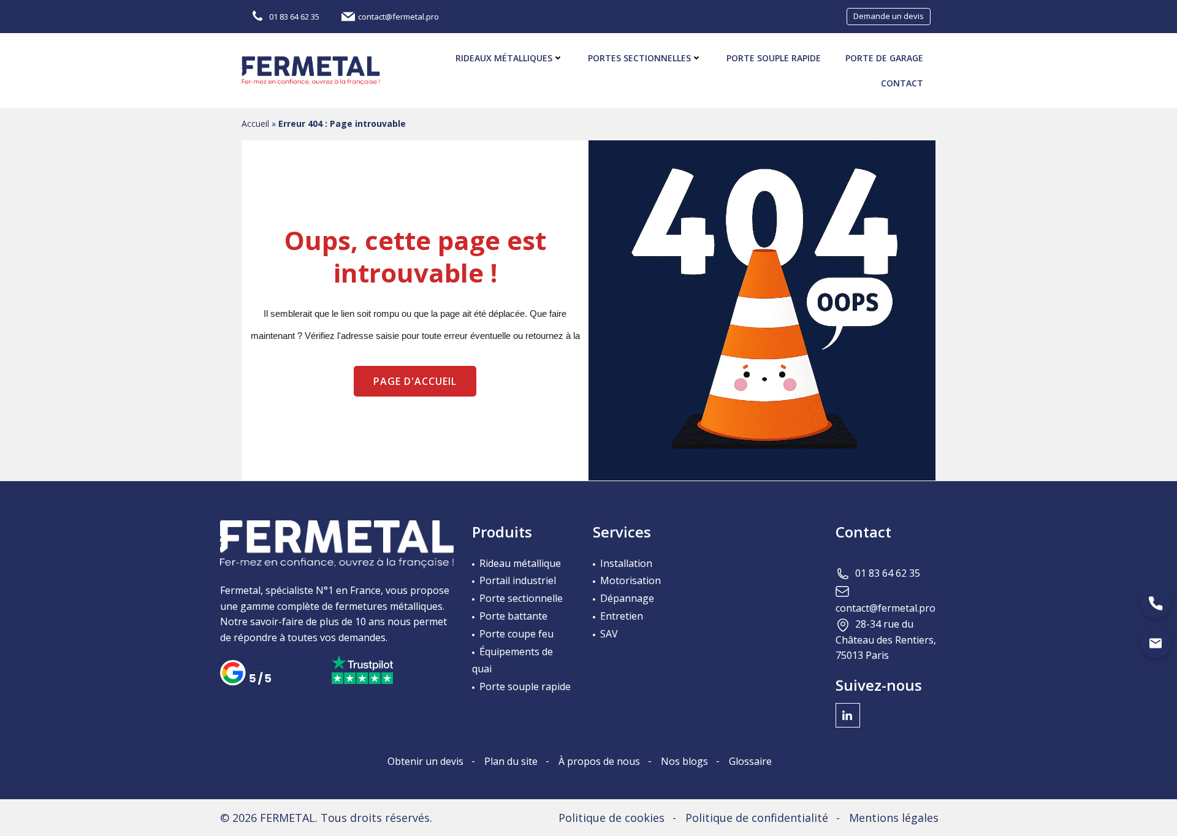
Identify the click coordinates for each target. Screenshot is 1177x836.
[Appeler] (1155, 603)
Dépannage (627, 598)
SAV (609, 633)
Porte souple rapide (773, 58)
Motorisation (630, 580)
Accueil (255, 123)
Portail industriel (517, 580)
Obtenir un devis (425, 761)
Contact (902, 83)
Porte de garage (884, 58)
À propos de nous (599, 761)
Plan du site (511, 761)
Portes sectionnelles (639, 58)
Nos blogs (684, 761)
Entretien (621, 616)
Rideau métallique (520, 563)
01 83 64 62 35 (887, 573)
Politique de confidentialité (756, 817)
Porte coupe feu (516, 633)
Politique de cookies (611, 817)
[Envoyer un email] (1155, 643)
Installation (626, 563)
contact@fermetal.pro (885, 608)
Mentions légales (894, 817)
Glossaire (750, 761)
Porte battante (513, 616)
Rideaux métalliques (503, 58)
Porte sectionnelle (521, 598)
